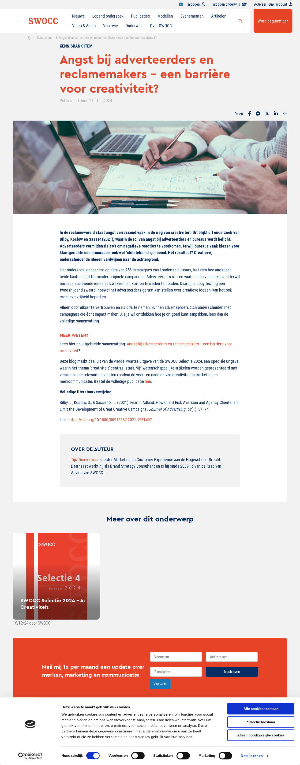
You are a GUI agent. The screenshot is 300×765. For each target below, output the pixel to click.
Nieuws (78, 16)
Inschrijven (232, 671)
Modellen (165, 16)
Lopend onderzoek (108, 16)
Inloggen (193, 4)
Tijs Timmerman (84, 459)
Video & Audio (84, 25)
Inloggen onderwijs (226, 4)
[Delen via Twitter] (267, 114)
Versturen (160, 684)
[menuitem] (78, 16)
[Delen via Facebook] (249, 114)
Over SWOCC (161, 25)
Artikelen (218, 16)
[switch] (138, 755)
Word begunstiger (273, 20)
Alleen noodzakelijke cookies (261, 735)
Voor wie (110, 25)
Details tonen (251, 756)
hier (148, 381)
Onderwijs (133, 25)
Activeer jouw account (270, 4)
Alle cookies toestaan (261, 709)
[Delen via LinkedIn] (276, 114)
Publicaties (140, 16)
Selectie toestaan (261, 722)
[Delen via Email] (285, 114)
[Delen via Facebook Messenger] (258, 114)
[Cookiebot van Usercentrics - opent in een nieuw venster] (30, 755)
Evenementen (192, 16)
